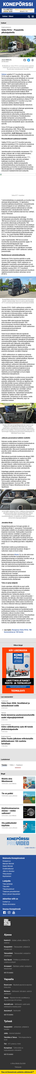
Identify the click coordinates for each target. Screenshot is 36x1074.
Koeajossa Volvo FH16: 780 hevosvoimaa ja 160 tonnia (18, 631)
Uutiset (5, 16)
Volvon (4, 74)
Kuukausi (19, 765)
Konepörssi (7, 861)
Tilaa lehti (6, 886)
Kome (17, 554)
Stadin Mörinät (8, 866)
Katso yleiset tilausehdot (11, 894)
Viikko (12, 765)
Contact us (6, 902)
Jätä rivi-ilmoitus (8, 871)
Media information (9, 904)
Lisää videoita (30, 848)
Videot (11, 16)
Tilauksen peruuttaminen (11, 891)
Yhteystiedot (7, 874)
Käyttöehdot (7, 876)
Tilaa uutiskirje (8, 884)
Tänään (4, 765)
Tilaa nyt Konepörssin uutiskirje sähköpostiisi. (17, 1072)
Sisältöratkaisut (8, 869)
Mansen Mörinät (8, 864)
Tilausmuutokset (8, 889)
